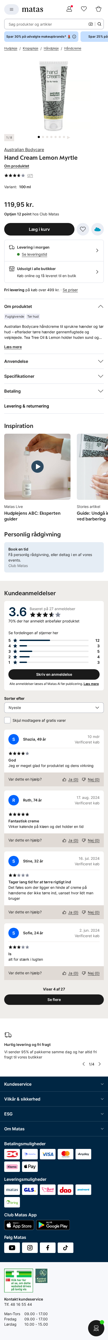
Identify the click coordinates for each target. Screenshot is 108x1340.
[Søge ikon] (99, 24)
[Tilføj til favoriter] (83, 229)
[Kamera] (91, 24)
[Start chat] (96, 1328)
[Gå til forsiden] (32, 9)
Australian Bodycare (24, 149)
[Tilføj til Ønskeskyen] (97, 229)
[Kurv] (98, 9)
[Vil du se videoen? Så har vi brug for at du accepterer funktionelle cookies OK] (54, 95)
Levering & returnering (26, 406)
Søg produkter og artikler (30, 24)
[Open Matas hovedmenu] (11, 9)
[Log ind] (69, 9)
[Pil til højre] (99, 1064)
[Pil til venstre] (83, 1064)
